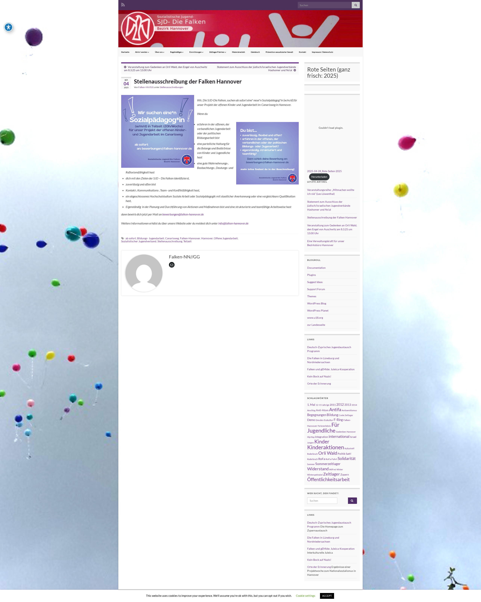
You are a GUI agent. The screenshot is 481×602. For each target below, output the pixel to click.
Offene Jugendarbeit (226, 238)
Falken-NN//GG (146, 87)
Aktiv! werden (141, 52)
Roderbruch (312, 459)
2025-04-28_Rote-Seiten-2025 (324, 171)
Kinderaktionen (325, 447)
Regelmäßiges (176, 52)
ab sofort (131, 238)
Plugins (311, 274)
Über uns (159, 52)
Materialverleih (238, 52)
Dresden (319, 420)
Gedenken (341, 431)
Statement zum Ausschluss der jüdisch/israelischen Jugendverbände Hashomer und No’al (328, 205)
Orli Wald (327, 453)
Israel (353, 436)
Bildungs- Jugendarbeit (150, 238)
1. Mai (311, 404)
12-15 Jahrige (322, 404)
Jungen (310, 442)
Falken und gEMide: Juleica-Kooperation (331, 369)
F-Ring (338, 420)
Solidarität (347, 458)
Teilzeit (187, 241)
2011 (333, 404)
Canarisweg (172, 238)
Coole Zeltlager (346, 415)
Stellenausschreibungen (171, 87)
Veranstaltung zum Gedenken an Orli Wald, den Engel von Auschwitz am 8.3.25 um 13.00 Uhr (332, 229)
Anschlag (311, 410)
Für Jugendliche (323, 427)
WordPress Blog (316, 303)
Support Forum (316, 289)
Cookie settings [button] (305, 595)
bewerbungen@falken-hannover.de (183, 214)
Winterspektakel (315, 474)
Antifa (335, 409)
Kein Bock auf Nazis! (319, 376)
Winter (340, 469)
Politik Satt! (344, 453)
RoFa (321, 459)
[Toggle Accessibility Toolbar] (8, 27)
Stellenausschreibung (169, 241)
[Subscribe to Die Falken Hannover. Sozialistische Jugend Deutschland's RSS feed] (123, 4)
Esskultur (328, 420)
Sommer (311, 464)
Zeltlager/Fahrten (217, 52)
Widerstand (318, 468)
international (339, 436)
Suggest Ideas (315, 282)
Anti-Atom (322, 410)
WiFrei (332, 469)
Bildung (332, 415)
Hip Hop (311, 437)
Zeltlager (331, 473)
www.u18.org (315, 317)
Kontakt (302, 52)
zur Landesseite (316, 324)
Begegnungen (316, 415)
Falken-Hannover (190, 238)
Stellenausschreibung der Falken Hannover (332, 217)
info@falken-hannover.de (233, 223)
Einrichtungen (195, 52)
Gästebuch (255, 52)
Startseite (125, 52)
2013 (347, 404)
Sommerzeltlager (327, 464)
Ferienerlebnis (324, 426)
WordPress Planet (317, 310)
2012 (340, 404)
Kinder (321, 441)
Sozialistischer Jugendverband (138, 241)
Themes (311, 296)
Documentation (316, 267)
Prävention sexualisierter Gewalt (279, 52)
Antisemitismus (349, 410)
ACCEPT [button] (327, 595)
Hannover (207, 238)
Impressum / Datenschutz (322, 52)
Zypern (344, 474)
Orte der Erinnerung (319, 383)
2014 (354, 404)
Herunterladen (319, 176)
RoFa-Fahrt (331, 459)
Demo (311, 419)
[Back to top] (472, 593)
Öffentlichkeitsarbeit (328, 479)
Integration (321, 436)
